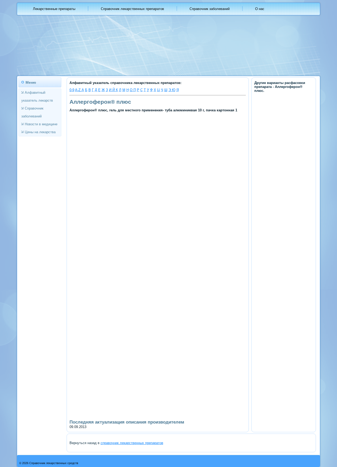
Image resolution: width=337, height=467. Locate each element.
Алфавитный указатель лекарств (37, 96)
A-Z (78, 90)
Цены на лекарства (40, 132)
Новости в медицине (41, 124)
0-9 (72, 90)
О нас (259, 9)
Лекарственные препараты (54, 9)
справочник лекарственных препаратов (132, 443)
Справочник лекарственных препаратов (132, 9)
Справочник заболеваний (210, 9)
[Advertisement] (157, 152)
